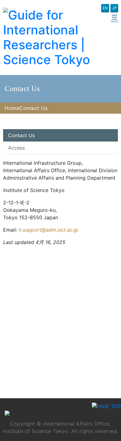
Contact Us (21, 135)
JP (114, 8)
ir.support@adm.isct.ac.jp (48, 230)
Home (12, 108)
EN (105, 8)
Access (16, 148)
